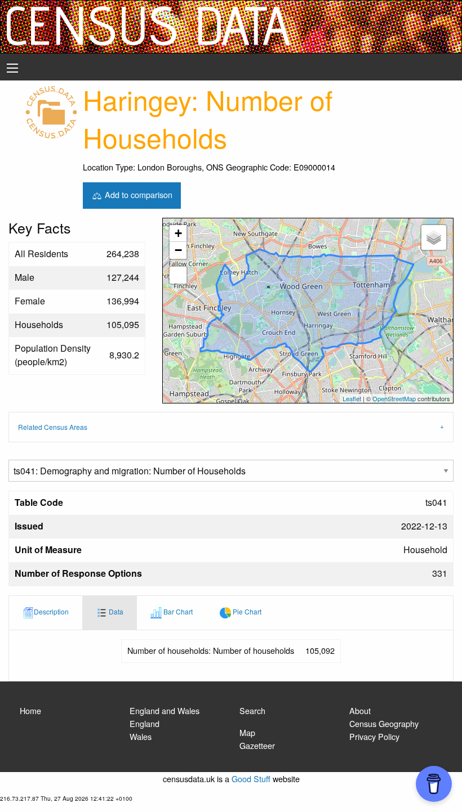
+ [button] (178, 233)
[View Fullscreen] (178, 275)
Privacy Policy (374, 736)
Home (30, 710)
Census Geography (384, 723)
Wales (141, 736)
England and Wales (164, 710)
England (144, 723)
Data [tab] (115, 611)
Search (252, 710)
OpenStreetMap (394, 398)
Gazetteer (257, 745)
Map (247, 732)
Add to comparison (137, 194)
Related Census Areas (52, 427)
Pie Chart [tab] (246, 611)
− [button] (178, 250)
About (360, 710)
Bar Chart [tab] (177, 611)
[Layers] (433, 237)
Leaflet (352, 398)
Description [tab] (51, 611)
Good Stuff (251, 778)
